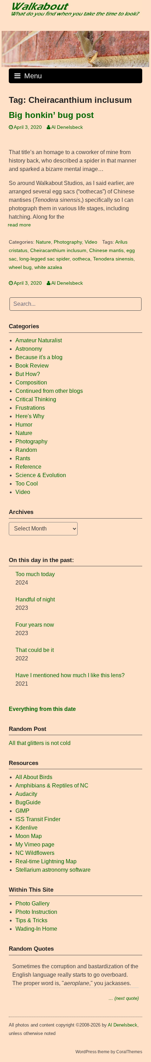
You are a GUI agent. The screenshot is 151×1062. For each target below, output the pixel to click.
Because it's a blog (39, 357)
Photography (68, 242)
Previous (10, 47)
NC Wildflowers (34, 853)
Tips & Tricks (31, 920)
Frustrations (30, 408)
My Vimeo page (34, 844)
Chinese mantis (106, 250)
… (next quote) (124, 998)
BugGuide (28, 802)
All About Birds (33, 777)
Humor (23, 425)
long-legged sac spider (44, 259)
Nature (43, 242)
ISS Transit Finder (37, 819)
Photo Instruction (36, 912)
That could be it (34, 650)
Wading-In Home (36, 929)
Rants (22, 458)
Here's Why (29, 416)
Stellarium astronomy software (53, 870)
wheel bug (20, 267)
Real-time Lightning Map (46, 861)
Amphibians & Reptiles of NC (51, 786)
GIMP (22, 811)
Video (91, 242)
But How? (27, 374)
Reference (28, 467)
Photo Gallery (32, 903)
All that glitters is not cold (40, 743)
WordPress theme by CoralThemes (109, 1051)
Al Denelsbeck (67, 127)
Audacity (26, 794)
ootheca (81, 259)
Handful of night (35, 599)
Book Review (32, 366)
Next (140, 47)
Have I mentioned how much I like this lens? (70, 675)
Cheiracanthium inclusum (58, 250)
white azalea (48, 267)
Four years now (34, 625)
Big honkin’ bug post (51, 115)
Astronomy (28, 349)
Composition (31, 382)
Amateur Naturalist (38, 340)
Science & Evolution (40, 475)
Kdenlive (26, 828)
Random (26, 450)
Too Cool (26, 484)
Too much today (35, 574)
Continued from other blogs (49, 391)
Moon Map (28, 836)
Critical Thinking (35, 399)
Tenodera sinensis (113, 259)
